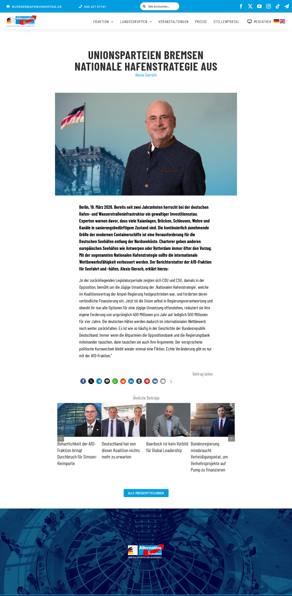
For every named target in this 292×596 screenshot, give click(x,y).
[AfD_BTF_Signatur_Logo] (21, 17)
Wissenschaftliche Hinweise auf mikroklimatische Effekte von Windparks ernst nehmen (212, 456)
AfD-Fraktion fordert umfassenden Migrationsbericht (163, 449)
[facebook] (241, 6)
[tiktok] (277, 6)
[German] (277, 20)
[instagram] (268, 6)
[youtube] (259, 6)
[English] (283, 20)
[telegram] (286, 6)
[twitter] (250, 6)
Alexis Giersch (145, 74)
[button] (83, 381)
